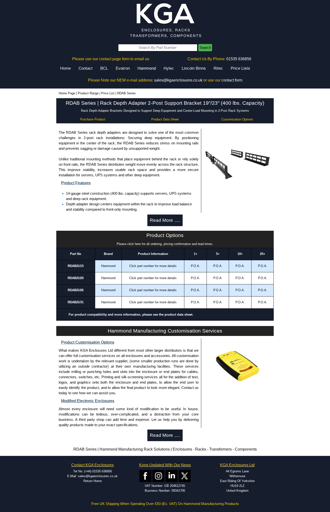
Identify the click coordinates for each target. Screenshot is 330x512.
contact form (232, 80)
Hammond (146, 68)
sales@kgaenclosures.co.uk (178, 80)
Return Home (92, 481)
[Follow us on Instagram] (158, 475)
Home (65, 68)
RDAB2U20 (76, 278)
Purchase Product (92, 119)
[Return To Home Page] (165, 20)
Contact (86, 68)
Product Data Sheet (165, 119)
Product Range (88, 93)
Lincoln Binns (194, 68)
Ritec (218, 68)
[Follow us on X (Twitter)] (185, 475)
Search (205, 48)
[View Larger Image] (237, 163)
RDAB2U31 (76, 302)
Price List (108, 93)
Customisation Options (237, 119)
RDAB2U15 (76, 266)
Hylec (169, 68)
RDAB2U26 (76, 290)
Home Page (67, 93)
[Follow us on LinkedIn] (171, 475)
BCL (104, 68)
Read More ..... (165, 220)
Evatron (123, 68)
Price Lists (240, 68)
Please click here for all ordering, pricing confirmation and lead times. (165, 244)
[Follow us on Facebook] (145, 475)
